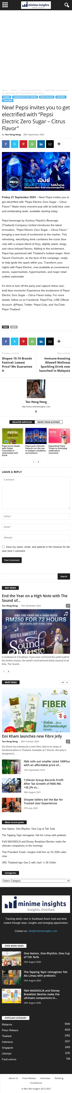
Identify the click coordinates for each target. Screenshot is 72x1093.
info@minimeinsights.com (42, 931)
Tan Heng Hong (13, 134)
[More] (59, 144)
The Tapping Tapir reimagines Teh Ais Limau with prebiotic (34, 835)
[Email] (50, 144)
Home (4, 90)
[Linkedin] (41, 144)
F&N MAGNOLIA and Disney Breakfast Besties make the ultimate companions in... (42, 994)
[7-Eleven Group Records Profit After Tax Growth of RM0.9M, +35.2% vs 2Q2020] (11, 785)
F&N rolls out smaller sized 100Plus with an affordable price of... (47, 763)
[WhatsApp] (32, 144)
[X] (14, 144)
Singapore (7, 1047)
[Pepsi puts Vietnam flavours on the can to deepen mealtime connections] (36, 436)
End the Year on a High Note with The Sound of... (35, 598)
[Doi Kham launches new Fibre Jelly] (36, 710)
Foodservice (36, 1082)
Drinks (14, 90)
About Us (13, 1078)
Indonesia (7, 1041)
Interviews (45, 1078)
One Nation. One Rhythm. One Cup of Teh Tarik (28, 828)
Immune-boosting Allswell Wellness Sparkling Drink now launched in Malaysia (54, 364)
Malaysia (7, 1024)
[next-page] (38, 462)
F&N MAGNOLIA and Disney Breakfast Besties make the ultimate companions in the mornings (34, 843)
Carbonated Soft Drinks (30, 90)
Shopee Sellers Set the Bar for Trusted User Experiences (43, 801)
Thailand (7, 100)
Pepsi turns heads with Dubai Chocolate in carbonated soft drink (11, 450)
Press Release (46, 97)
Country (61, 97)
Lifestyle (6, 1053)
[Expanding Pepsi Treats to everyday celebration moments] (59, 436)
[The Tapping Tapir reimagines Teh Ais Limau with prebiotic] (11, 977)
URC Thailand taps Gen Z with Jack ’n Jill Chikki (29, 862)
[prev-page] (34, 462)
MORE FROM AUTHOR (48, 422)
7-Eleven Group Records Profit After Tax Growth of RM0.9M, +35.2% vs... (44, 783)
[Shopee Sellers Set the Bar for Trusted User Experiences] (11, 805)
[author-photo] (36, 388)
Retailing (59, 1078)
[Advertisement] (36, 48)
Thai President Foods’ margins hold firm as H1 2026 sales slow (34, 854)
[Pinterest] (23, 144)
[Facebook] (6, 144)
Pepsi (14, 327)
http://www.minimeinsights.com (36, 406)
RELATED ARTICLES (22, 422)
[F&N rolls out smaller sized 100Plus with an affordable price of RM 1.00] (11, 766)
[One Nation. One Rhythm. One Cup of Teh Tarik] (11, 958)
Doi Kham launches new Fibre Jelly (32, 736)
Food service (9, 1059)
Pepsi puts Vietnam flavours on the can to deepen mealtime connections (35, 449)
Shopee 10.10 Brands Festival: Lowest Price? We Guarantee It (17, 364)
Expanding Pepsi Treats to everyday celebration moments (58, 449)
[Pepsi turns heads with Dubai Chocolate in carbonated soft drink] (12, 436)
